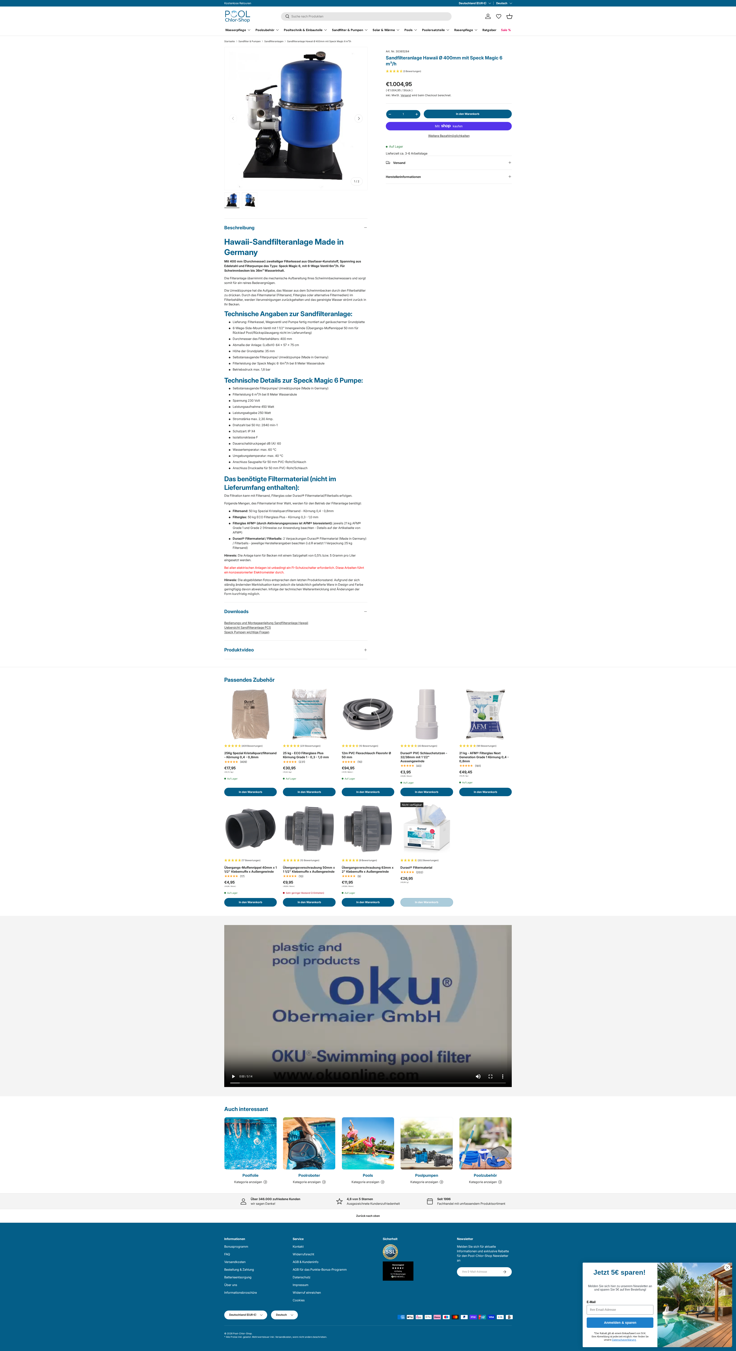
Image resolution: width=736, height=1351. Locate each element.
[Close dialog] (727, 1267)
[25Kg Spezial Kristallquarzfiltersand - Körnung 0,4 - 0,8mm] (250, 714)
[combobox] (366, 16)
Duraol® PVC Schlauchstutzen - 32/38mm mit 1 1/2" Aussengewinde (423, 757)
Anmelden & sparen (620, 1323)
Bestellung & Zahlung (239, 1269)
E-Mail (591, 1302)
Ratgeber (489, 30)
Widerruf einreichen (307, 1292)
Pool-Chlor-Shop (242, 1333)
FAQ (227, 1254)
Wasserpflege (235, 30)
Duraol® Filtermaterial (416, 867)
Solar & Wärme (384, 30)
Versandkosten (235, 1262)
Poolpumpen (426, 1175)
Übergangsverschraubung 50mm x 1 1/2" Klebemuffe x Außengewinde (309, 869)
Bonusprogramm (236, 1246)
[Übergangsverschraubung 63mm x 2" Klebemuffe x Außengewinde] (368, 828)
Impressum (300, 1285)
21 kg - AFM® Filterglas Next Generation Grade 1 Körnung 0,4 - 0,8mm (484, 757)
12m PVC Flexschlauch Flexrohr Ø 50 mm (366, 755)
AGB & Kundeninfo (306, 1262)
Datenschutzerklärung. (624, 1339)
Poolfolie (250, 1175)
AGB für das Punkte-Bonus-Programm (320, 1269)
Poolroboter (309, 1175)
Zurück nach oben (368, 1215)
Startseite (229, 41)
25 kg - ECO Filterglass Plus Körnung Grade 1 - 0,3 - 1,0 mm (306, 755)
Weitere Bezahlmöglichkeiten (449, 135)
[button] (509, 16)
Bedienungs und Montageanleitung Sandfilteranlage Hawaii (266, 623)
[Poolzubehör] (485, 1143)
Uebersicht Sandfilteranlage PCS (247, 627)
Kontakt (298, 1246)
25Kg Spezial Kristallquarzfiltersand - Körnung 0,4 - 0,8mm (250, 755)
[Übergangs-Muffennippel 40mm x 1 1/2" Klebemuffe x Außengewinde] (250, 828)
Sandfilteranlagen (273, 41)
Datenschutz (301, 1277)
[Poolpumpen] (427, 1143)
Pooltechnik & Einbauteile (303, 30)
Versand (406, 95)
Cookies (299, 1300)
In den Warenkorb (467, 113)
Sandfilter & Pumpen (347, 30)
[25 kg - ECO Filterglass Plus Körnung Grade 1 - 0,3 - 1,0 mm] (309, 714)
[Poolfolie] (250, 1143)
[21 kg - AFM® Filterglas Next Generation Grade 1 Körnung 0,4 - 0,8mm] (485, 714)
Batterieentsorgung (237, 1277)
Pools (408, 30)
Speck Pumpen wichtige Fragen (246, 632)
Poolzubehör (264, 30)
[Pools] (368, 1143)
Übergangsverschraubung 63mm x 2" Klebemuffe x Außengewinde (367, 869)
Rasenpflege (463, 30)
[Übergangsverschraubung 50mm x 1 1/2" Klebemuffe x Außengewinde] (309, 828)
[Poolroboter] (309, 1143)
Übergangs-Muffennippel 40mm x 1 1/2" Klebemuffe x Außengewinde (250, 869)
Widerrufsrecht (303, 1254)
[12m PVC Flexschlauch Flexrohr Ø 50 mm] (368, 714)
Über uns (230, 1285)
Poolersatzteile (433, 30)
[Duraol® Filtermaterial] (426, 828)
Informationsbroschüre (240, 1292)
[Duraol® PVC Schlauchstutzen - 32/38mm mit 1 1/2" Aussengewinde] (426, 714)
